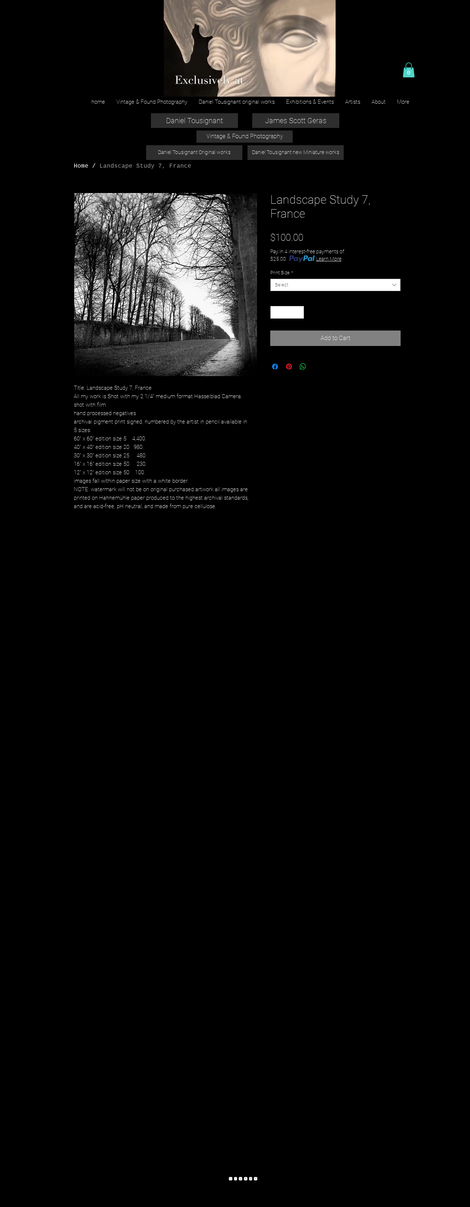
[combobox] (335, 285)
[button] (408, 70)
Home (81, 166)
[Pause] (173, 87)
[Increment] (298, 312)
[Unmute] (185, 87)
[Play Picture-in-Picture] (313, 87)
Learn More (328, 259)
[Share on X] (316, 366)
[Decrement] (275, 312)
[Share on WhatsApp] (303, 366)
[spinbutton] (287, 312)
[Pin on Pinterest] (289, 366)
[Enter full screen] (325, 87)
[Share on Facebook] (275, 366)
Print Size (281, 272)
